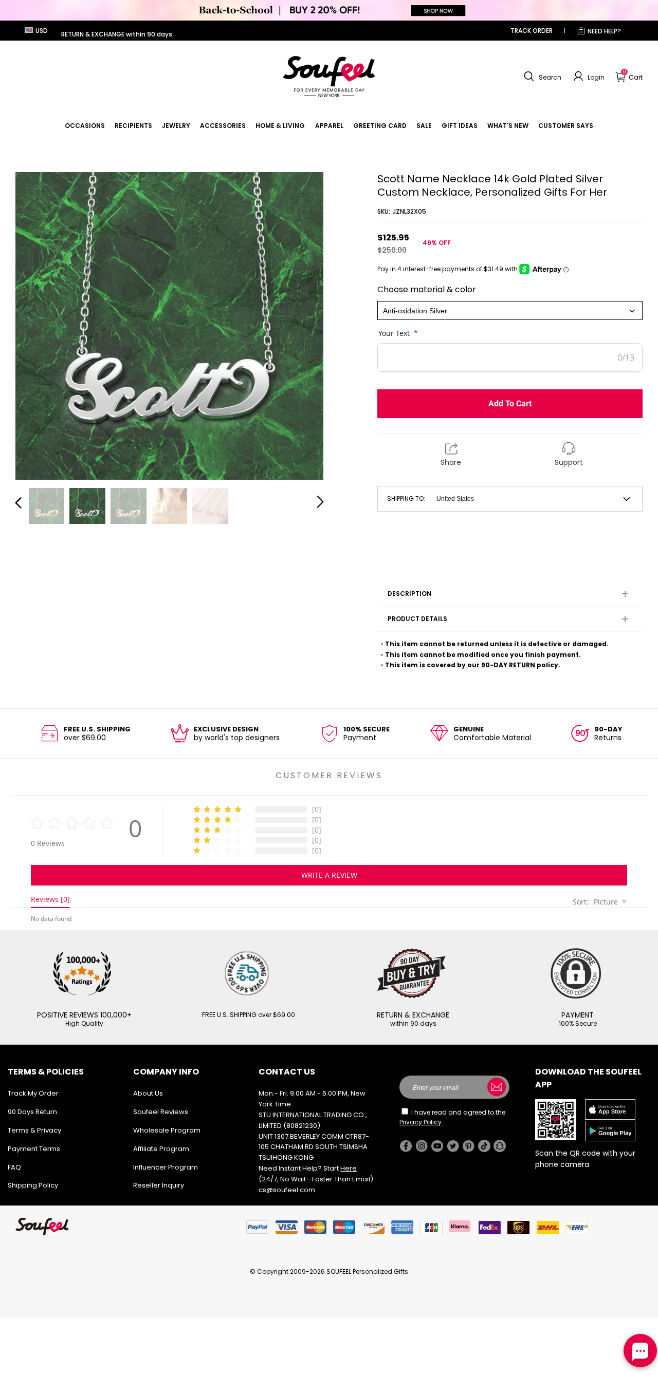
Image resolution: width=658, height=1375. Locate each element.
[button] (541, 76)
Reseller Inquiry (158, 1185)
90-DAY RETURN (508, 665)
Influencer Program (165, 1167)
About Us (148, 1093)
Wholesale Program (166, 1130)
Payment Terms (34, 1149)
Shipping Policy (33, 1185)
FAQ (14, 1167)
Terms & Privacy (34, 1130)
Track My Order (33, 1093)
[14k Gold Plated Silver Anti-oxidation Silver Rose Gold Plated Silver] (510, 310)
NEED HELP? (604, 31)
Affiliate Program (161, 1149)
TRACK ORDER (531, 30)
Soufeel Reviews (160, 1112)
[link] (85, 125)
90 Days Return (32, 1112)
